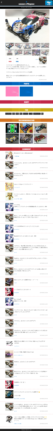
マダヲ (15, 282)
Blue (21, 113)
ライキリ (25, 113)
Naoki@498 (16, 292)
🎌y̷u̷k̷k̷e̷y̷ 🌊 (16, 156)
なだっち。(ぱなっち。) (18, 355)
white (17, 113)
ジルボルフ (8, 113)
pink (13, 113)
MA (42, 113)
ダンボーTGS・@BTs (18, 198)
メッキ (30, 113)
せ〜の (37, 59)
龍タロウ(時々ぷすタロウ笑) (19, 398)
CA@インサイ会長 (17, 423)
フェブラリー (16, 346)
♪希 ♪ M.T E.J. (16, 209)
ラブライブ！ (36, 113)
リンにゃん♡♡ (17, 187)
